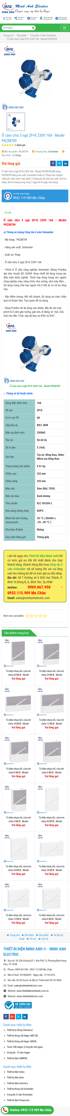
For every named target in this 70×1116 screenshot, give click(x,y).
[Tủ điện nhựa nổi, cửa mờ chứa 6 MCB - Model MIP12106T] (51, 750)
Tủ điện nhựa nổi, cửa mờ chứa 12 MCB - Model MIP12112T (51, 723)
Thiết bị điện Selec (16, 1071)
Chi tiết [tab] (7, 212)
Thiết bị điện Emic (15, 1077)
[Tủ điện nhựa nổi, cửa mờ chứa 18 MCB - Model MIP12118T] (18, 702)
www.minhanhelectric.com (30, 996)
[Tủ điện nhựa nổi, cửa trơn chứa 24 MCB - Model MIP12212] (18, 848)
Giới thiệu (29, 935)
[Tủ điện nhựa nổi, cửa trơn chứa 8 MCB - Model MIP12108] (51, 897)
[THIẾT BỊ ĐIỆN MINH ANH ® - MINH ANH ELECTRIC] (26, 8)
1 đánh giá (20, 145)
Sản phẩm (43, 935)
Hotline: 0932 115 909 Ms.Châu (30, 1110)
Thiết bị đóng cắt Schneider (20, 1088)
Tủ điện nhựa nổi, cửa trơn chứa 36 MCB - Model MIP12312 (51, 821)
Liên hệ (44, 938)
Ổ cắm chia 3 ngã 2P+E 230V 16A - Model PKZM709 (35, 386)
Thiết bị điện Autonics (17, 1083)
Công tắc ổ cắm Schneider (20, 1094)
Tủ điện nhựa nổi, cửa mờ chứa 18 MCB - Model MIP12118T (18, 723)
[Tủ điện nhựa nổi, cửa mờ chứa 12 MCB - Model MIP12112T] (51, 702)
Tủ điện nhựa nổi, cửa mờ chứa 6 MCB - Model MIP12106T (51, 772)
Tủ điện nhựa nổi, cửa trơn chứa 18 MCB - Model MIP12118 (51, 870)
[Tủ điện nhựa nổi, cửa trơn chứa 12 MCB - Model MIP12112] (18, 897)
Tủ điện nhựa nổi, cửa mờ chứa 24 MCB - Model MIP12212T (51, 675)
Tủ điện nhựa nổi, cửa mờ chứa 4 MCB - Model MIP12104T (18, 821)
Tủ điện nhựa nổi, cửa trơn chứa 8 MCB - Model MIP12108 (51, 919)
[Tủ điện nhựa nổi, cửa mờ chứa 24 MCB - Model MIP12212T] (51, 653)
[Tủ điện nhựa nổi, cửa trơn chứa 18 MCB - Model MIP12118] (51, 848)
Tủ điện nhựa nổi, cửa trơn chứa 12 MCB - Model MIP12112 (18, 919)
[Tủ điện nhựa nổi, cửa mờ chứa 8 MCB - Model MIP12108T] (18, 750)
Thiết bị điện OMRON (17, 1058)
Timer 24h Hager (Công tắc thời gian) (25, 1047)
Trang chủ (14, 935)
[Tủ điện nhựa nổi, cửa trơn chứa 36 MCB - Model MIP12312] (51, 799)
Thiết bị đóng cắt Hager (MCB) (22, 1041)
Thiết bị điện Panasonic (18, 1100)
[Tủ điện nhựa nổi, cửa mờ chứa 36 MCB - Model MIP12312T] (18, 653)
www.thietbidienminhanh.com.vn (33, 990)
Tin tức (32, 938)
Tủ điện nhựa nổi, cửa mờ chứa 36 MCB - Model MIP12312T (18, 675)
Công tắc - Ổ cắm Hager (18, 1052)
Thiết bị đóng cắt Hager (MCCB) (22, 1035)
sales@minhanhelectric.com (28, 985)
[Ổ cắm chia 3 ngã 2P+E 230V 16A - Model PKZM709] (35, 78)
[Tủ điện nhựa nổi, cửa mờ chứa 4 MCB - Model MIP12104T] (18, 799)
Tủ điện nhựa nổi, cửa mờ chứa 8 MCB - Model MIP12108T (18, 772)
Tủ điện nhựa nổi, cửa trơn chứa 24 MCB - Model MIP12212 (18, 870)
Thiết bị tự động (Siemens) (20, 1030)
